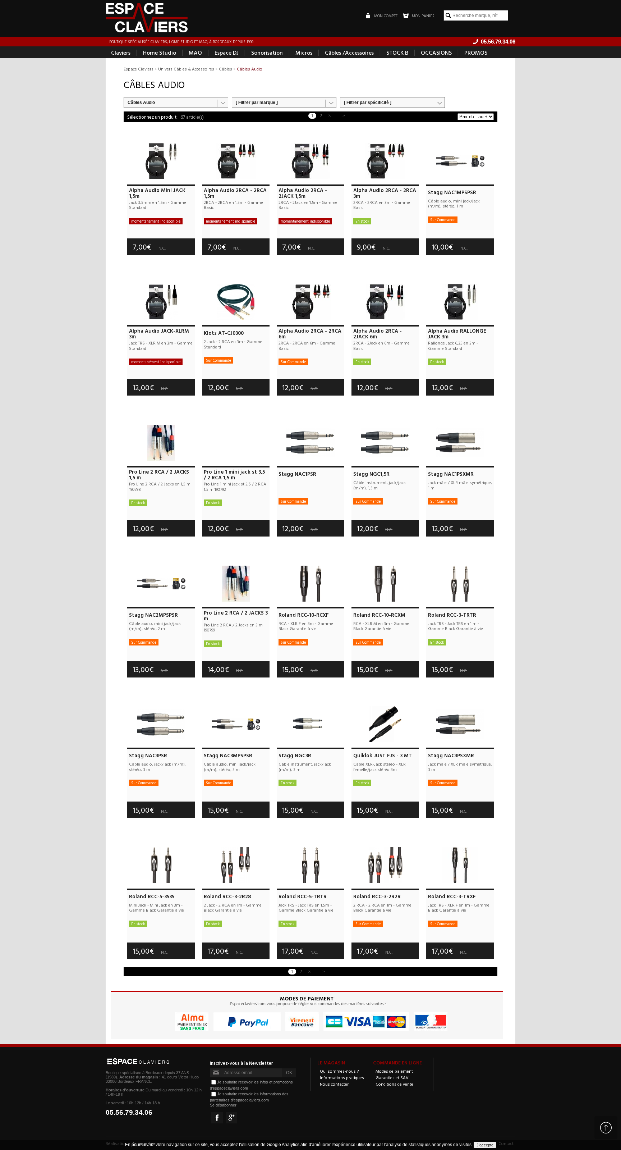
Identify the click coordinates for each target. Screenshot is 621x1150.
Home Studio (159, 52)
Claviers (120, 52)
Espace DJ (227, 52)
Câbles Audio (141, 102)
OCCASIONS (436, 52)
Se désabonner (223, 1105)
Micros (303, 52)
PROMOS (475, 52)
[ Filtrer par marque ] (257, 102)
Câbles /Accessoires (349, 52)
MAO (195, 52)
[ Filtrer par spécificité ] (367, 102)
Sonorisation (267, 52)
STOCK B (397, 52)
